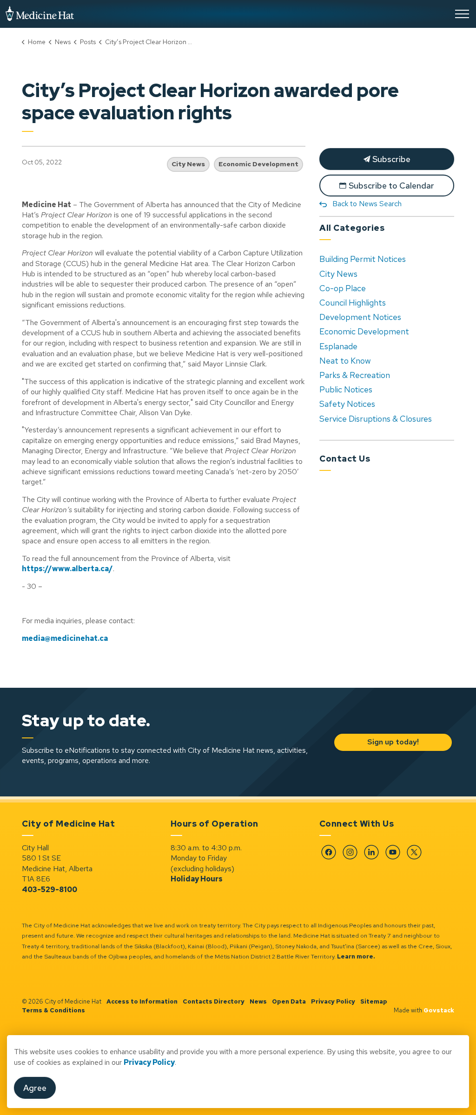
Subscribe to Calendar (391, 185)
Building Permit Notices (362, 259)
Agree (34, 1087)
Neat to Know (345, 360)
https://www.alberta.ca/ (67, 569)
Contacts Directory (214, 1001)
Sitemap (373, 1001)
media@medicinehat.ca (65, 638)
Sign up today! (393, 742)
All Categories (351, 227)
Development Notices (360, 317)
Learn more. (356, 956)
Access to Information (142, 1001)
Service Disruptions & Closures (375, 418)
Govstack (438, 1010)
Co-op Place (342, 288)
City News (188, 164)
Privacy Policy (333, 1001)
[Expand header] (462, 14)
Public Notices (345, 389)
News (258, 1001)
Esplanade (338, 346)
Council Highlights (352, 302)
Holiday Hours (197, 879)
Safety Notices (347, 403)
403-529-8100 (49, 889)
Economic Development (258, 164)
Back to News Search (367, 204)
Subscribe (390, 159)
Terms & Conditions (53, 1010)
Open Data (289, 1001)
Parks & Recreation (354, 375)
